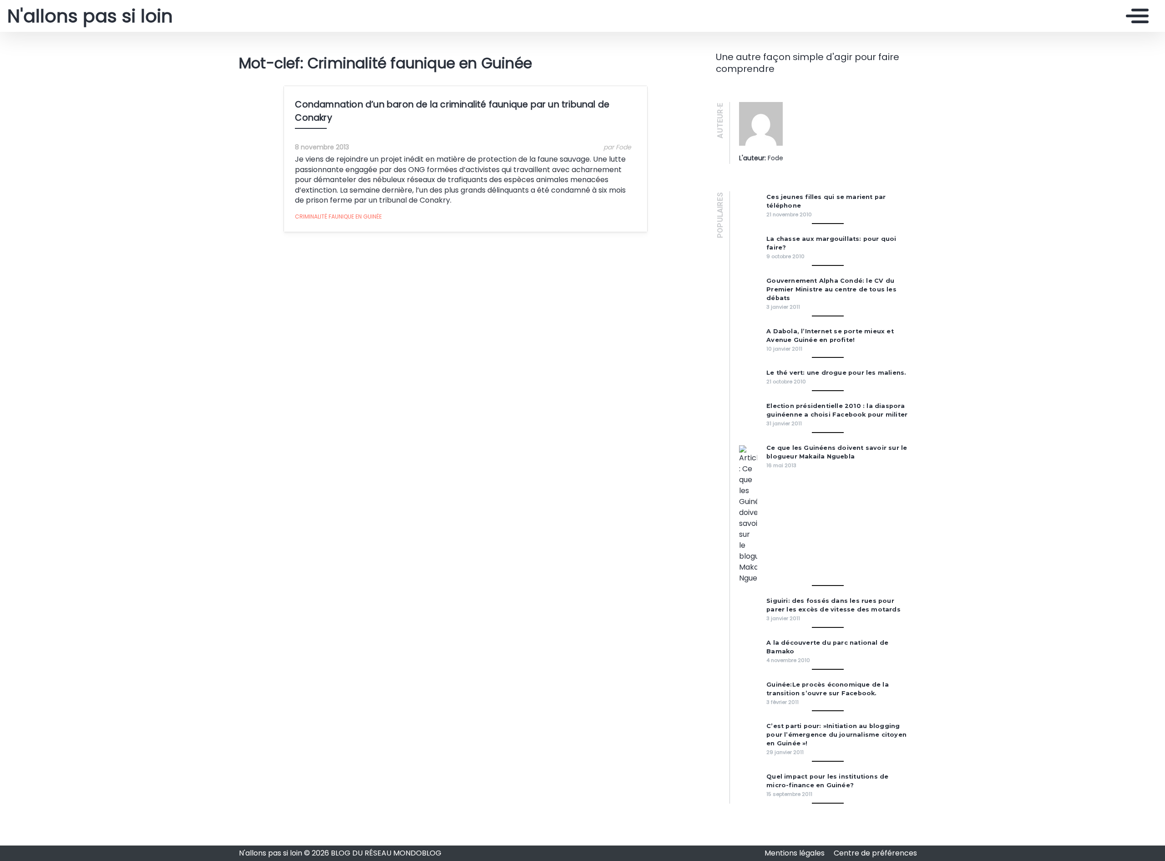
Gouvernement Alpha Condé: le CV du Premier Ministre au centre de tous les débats (831, 289)
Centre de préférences (875, 853)
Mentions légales (795, 853)
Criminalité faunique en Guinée (338, 216)
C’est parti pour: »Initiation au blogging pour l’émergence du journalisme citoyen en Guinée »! (836, 735)
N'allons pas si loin (90, 16)
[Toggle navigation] (1135, 16)
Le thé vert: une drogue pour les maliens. (836, 372)
